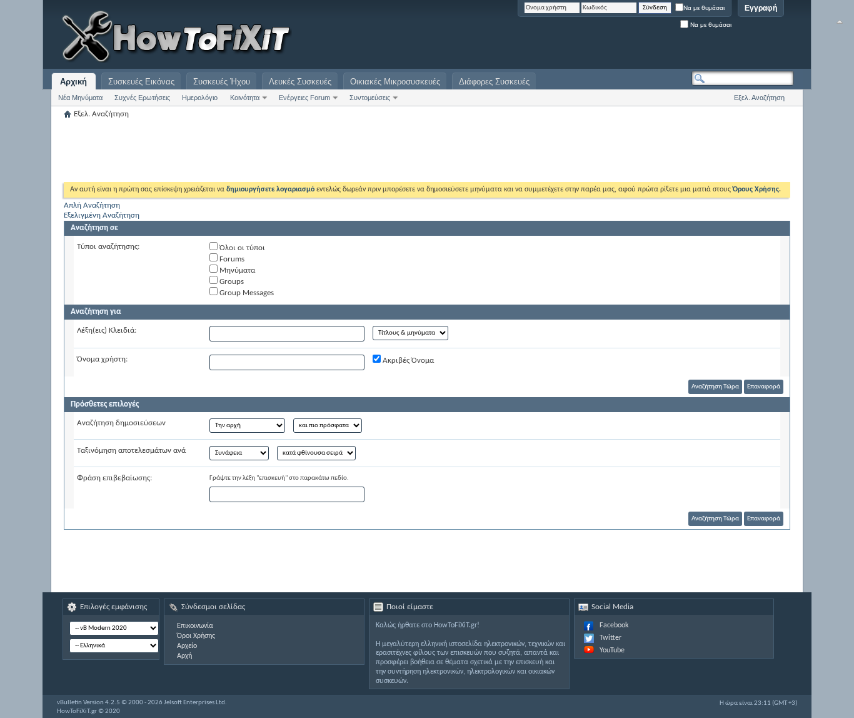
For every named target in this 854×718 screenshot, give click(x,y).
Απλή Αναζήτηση (92, 205)
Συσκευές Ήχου (221, 81)
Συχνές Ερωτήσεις (142, 97)
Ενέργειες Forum (304, 97)
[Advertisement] (637, 37)
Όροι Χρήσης (196, 636)
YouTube (612, 650)
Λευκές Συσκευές (300, 81)
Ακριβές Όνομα (407, 360)
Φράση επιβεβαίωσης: (114, 478)
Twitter (610, 638)
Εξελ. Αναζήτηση (759, 97)
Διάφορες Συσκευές (494, 81)
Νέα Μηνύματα (80, 97)
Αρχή (184, 656)
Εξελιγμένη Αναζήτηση (101, 215)
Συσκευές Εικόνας (141, 81)
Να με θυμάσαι (704, 7)
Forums (231, 259)
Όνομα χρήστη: (102, 359)
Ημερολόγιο (200, 97)
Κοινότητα (244, 97)
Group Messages (246, 293)
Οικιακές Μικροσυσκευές (395, 81)
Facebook (614, 625)
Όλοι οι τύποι (241, 248)
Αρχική (73, 81)
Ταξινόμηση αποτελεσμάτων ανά (131, 451)
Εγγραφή (761, 8)
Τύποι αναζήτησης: (108, 247)
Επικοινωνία (195, 626)
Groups (231, 282)
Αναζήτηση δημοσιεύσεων (121, 423)
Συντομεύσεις (369, 97)
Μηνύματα (236, 270)
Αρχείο (187, 646)
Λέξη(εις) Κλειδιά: (106, 330)
